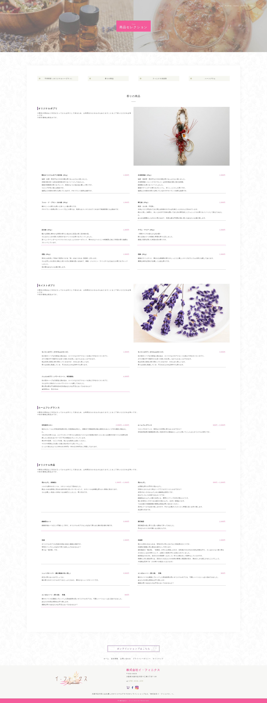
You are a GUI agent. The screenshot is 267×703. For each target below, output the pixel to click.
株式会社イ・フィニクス (128, 701)
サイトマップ (158, 658)
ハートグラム (210, 78)
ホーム (106, 658)
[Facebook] (132, 688)
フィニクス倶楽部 (160, 78)
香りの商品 (109, 78)
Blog (221, 6)
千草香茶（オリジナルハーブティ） (59, 78)
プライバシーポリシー (142, 658)
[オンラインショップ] (128, 688)
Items (236, 6)
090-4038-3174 (136, 681)
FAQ (252, 6)
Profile (228, 6)
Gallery (244, 6)
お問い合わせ (125, 658)
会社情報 (114, 658)
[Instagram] (137, 688)
